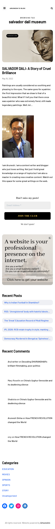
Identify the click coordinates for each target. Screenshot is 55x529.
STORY (5, 490)
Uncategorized (9, 495)
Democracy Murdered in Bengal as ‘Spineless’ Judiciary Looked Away (28, 338)
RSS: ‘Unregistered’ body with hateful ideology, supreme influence (28, 311)
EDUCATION (12, 35)
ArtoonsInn (45, 523)
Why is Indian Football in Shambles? (21, 302)
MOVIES (6, 474)
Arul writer (13, 361)
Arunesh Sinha (15, 418)
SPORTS (6, 485)
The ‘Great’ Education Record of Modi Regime (26, 320)
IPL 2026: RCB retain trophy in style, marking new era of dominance (28, 329)
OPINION (6, 479)
